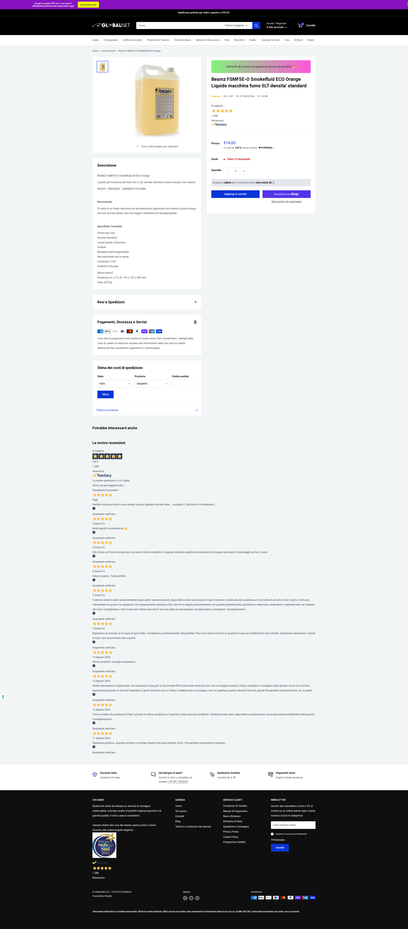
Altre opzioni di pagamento (286, 201)
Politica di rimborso (107, 410)
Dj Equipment (111, 40)
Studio (252, 40)
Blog (177, 821)
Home (95, 51)
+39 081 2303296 (178, 781)
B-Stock (298, 40)
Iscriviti (280, 847)
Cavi (287, 40)
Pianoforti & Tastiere (158, 40)
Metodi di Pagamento (235, 811)
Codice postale (180, 376)
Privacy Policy (231, 831)
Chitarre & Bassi (182, 40)
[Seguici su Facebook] (185, 898)
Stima (105, 394)
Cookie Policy (230, 836)
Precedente (98, 490)
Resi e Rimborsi (231, 816)
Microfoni (239, 40)
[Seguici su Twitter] (191, 898)
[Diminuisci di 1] (227, 171)
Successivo (112, 490)
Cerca (178, 805)
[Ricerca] (256, 25)
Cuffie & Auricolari (132, 40)
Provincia (140, 376)
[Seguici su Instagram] (197, 898)
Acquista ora (287, 4)
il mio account (275, 27)
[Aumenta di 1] (244, 171)
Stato (100, 376)
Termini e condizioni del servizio (193, 826)
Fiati (227, 40)
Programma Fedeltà (234, 842)
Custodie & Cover (270, 40)
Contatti (179, 816)
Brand (311, 40)
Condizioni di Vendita (235, 805)
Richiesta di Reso (232, 821)
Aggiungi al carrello (235, 194)
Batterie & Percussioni (208, 40)
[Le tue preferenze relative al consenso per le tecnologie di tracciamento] (3, 697)
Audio (95, 40)
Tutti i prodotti (108, 51)
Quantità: (216, 170)
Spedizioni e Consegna (236, 826)
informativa (279, 839)
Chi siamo (181, 811)
